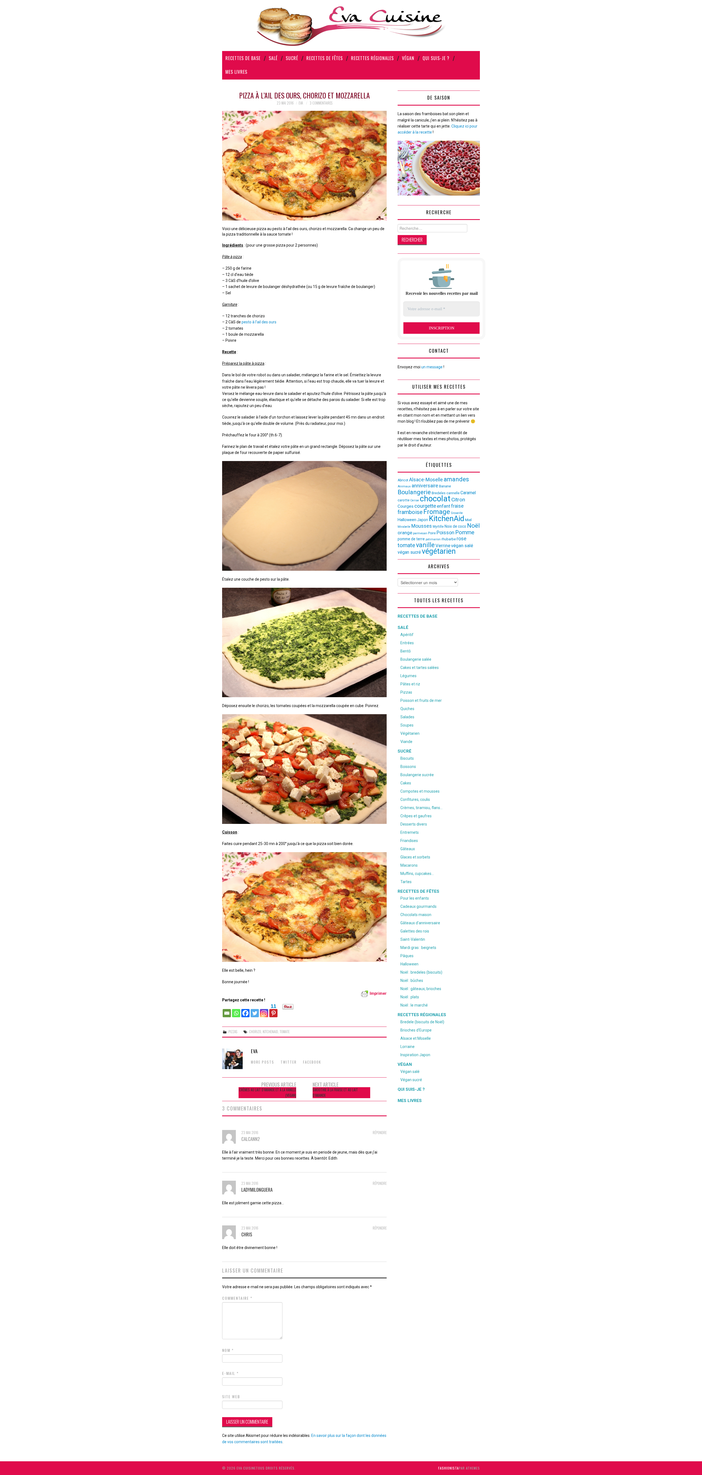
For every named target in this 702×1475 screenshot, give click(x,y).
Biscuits (407, 758)
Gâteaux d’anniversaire (420, 923)
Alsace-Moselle (426, 479)
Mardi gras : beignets (418, 947)
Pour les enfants (414, 898)
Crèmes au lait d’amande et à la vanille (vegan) (267, 1092)
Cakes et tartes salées (419, 667)
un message (432, 367)
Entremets (409, 832)
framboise (410, 512)
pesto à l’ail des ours (259, 322)
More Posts (262, 1062)
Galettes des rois (414, 931)
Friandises (409, 840)
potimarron (433, 539)
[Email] (227, 1010)
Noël (473, 525)
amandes (456, 479)
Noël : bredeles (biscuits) (421, 972)
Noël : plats (409, 997)
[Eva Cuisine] (351, 25)
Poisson (445, 532)
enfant (443, 506)
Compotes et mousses (420, 791)
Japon (422, 520)
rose (461, 538)
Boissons (408, 766)
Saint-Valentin (412, 939)
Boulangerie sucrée (417, 775)
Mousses (421, 526)
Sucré (292, 58)
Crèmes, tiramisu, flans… (421, 808)
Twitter (289, 1062)
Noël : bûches (411, 980)
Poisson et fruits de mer (421, 700)
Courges (406, 506)
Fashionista (448, 1468)
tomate (285, 1031)
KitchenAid (270, 1031)
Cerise (414, 500)
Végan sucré (411, 1080)
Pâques (407, 956)
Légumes (408, 676)
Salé (273, 58)
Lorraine (407, 1046)
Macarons (409, 865)
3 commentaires (321, 103)
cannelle (453, 493)
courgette (425, 506)
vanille (425, 545)
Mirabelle (404, 527)
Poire (432, 533)
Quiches (407, 709)
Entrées (407, 643)
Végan (408, 58)
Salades (407, 717)
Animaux (404, 486)
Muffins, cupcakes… (417, 873)
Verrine (442, 545)
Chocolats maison (415, 914)
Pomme (464, 532)
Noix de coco (455, 526)
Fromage (436, 512)
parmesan (420, 533)
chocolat (435, 498)
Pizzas (232, 1031)
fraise (457, 506)
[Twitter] (255, 1010)
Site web (231, 1396)
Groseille (457, 513)
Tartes (406, 882)
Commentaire (237, 1298)
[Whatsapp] (236, 1010)
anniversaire (425, 485)
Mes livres (236, 72)
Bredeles (439, 493)
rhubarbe (448, 539)
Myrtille (438, 527)
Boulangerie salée (415, 659)
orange (405, 532)
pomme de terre (411, 539)
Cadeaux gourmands (418, 906)
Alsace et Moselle (415, 1038)
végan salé (462, 545)
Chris (246, 1234)
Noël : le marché (414, 1005)
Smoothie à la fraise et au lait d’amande (335, 1092)
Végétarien (410, 733)
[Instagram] (264, 1010)
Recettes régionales (372, 58)
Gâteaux (407, 849)
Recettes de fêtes (324, 58)
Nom (228, 1350)
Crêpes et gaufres (416, 816)
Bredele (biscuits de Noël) (422, 1022)
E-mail (230, 1373)
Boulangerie (414, 492)
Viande (406, 741)
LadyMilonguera (257, 1189)
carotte (403, 500)
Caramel (468, 492)
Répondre (380, 1132)
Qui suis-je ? (436, 58)
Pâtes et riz (410, 684)
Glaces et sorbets (415, 857)
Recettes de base (243, 58)
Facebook (312, 1062)
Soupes (407, 725)
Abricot (403, 480)
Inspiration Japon (415, 1055)
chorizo (255, 1031)
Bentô (405, 651)
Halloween (407, 519)
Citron (458, 499)
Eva (301, 103)
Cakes (405, 783)
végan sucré (409, 552)
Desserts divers (413, 824)
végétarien (439, 551)
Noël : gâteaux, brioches (420, 989)
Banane (445, 486)
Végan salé (410, 1071)
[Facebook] (245, 1010)
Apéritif (407, 634)
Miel (468, 520)
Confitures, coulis (415, 799)
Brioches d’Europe (416, 1030)
